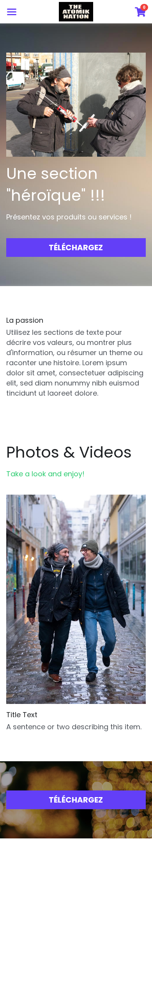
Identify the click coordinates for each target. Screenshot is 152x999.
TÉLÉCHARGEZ (76, 247)
